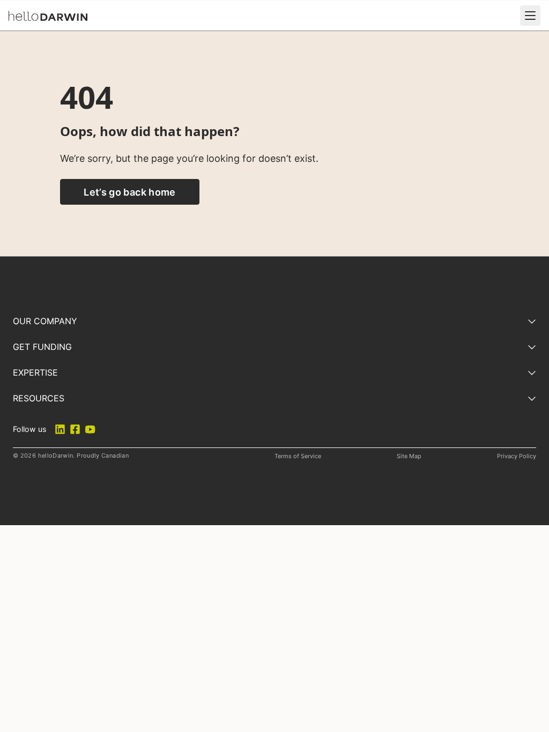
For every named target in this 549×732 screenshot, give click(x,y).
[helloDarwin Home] (48, 15)
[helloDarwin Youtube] (90, 429)
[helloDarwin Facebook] (75, 429)
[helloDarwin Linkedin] (60, 429)
